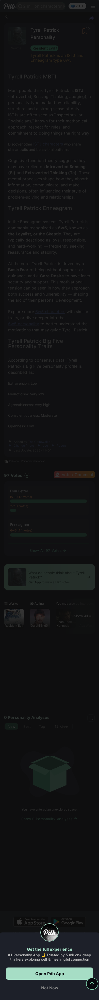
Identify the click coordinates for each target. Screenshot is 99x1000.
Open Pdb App (49, 973)
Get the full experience (49, 949)
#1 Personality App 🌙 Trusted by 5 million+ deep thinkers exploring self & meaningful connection (49, 957)
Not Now (49, 987)
